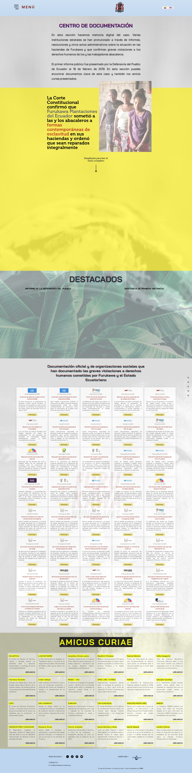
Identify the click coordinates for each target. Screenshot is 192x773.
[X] (67, 756)
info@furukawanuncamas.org (60, 765)
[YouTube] (81, 756)
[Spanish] (165, 8)
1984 (141, 768)
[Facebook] (77, 756)
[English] (171, 8)
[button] (16, 7)
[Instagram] (72, 756)
